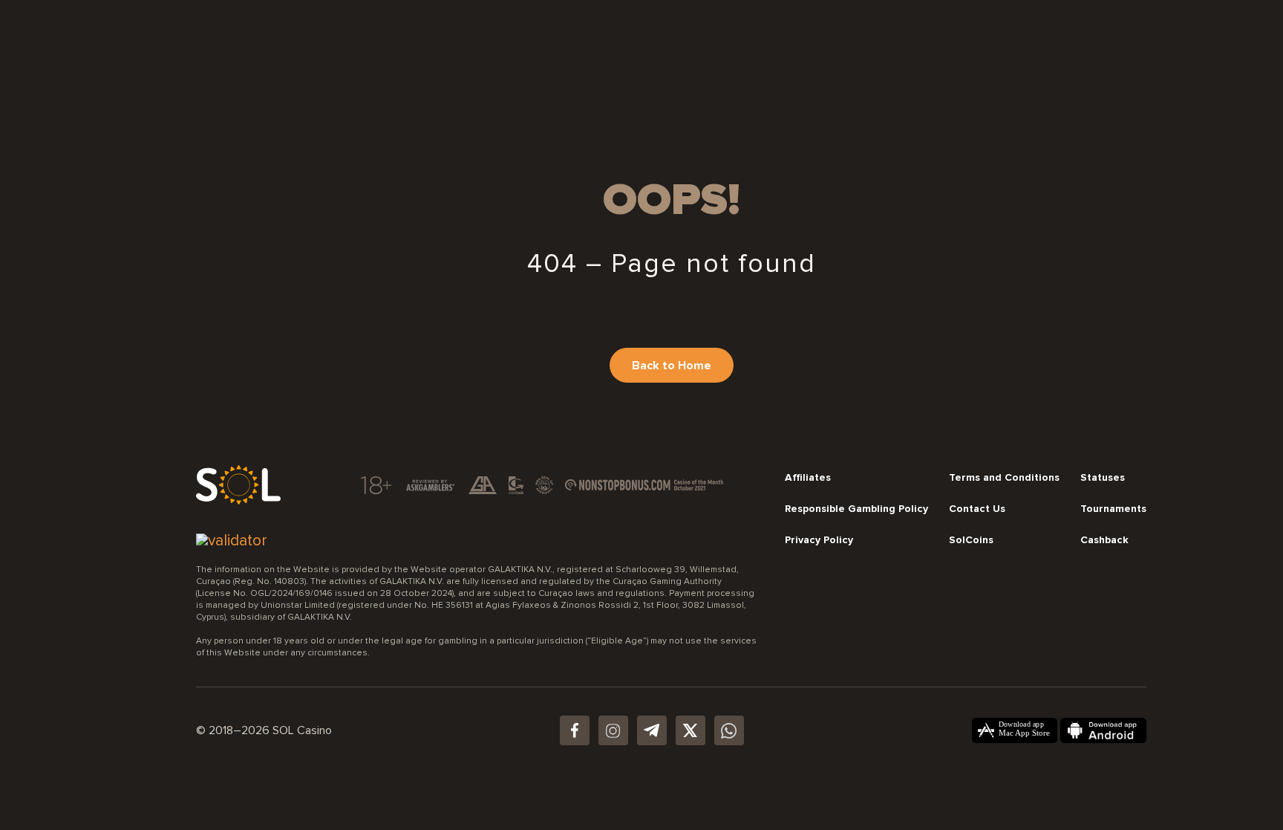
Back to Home (671, 365)
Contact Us (977, 509)
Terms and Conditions (1004, 478)
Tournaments (1113, 509)
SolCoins (971, 540)
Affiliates (808, 478)
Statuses (1102, 478)
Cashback (1104, 540)
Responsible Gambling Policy (856, 509)
